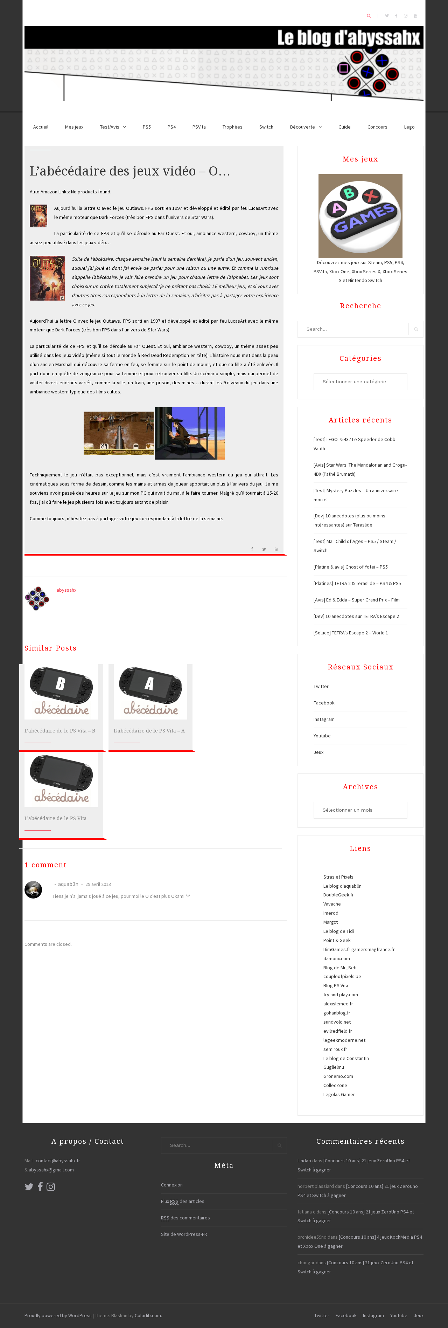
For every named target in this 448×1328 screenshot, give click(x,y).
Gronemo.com (338, 1076)
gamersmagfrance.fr (373, 949)
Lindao (304, 1160)
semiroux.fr (335, 1049)
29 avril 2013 (97, 884)
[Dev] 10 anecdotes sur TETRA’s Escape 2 (356, 616)
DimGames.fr (336, 949)
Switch (266, 127)
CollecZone (335, 1085)
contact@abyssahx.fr (58, 1160)
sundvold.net (337, 1022)
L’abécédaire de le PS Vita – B (59, 731)
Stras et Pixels (338, 877)
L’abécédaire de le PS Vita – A (149, 731)
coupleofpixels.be (342, 976)
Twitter (321, 686)
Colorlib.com (148, 1315)
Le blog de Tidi (338, 931)
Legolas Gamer (339, 1094)
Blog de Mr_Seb (340, 967)
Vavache (332, 904)
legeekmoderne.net (344, 1040)
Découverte (302, 127)
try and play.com (340, 994)
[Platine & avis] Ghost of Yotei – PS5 (351, 567)
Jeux (318, 752)
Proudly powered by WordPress (58, 1315)
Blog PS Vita (335, 985)
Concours (377, 127)
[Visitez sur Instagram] (51, 1188)
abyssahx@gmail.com (51, 1170)
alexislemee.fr (338, 1003)
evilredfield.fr (337, 1031)
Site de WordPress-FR (184, 1234)
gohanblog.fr (336, 1013)
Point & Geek (337, 940)
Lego (409, 127)
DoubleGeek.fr (338, 895)
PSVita (199, 127)
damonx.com (336, 958)
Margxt (330, 922)
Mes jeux (74, 127)
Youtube (322, 735)
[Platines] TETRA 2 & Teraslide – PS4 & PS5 (357, 583)
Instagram (324, 719)
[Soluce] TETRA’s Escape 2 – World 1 (351, 632)
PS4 (172, 127)
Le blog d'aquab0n (342, 886)
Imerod (330, 913)
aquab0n (68, 883)
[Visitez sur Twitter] (29, 1188)
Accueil (40, 127)
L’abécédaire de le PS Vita (55, 818)
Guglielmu (333, 1067)
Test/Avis (109, 127)
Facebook (324, 703)
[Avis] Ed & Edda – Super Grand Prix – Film (357, 600)
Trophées (233, 127)
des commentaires (185, 1218)
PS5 (147, 127)
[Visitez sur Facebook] (40, 1188)
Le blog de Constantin (346, 1058)
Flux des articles (182, 1201)
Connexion (172, 1185)
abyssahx (66, 590)
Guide (344, 127)
